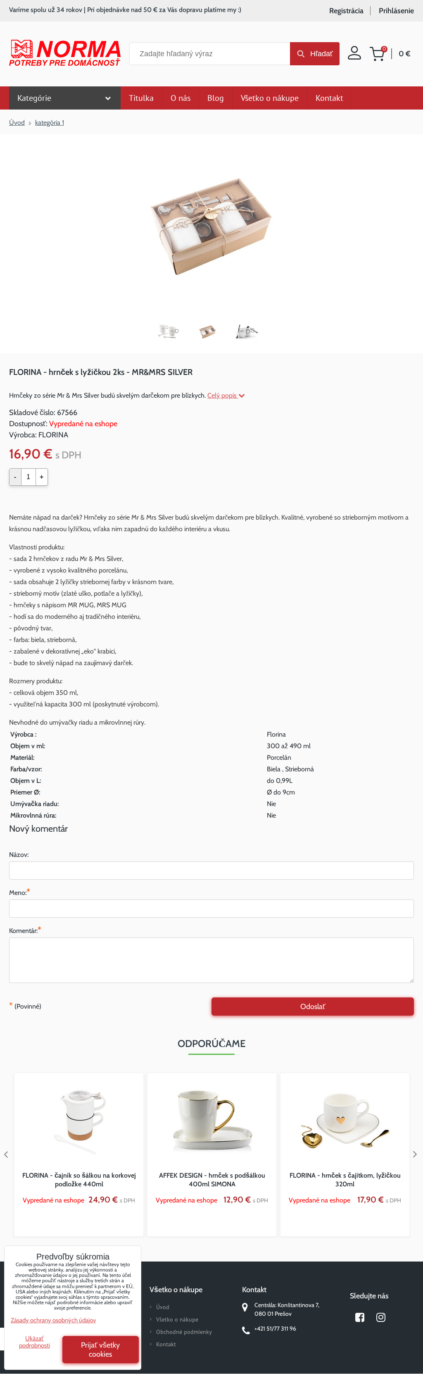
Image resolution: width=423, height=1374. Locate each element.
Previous (6, 1154)
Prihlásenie (396, 10)
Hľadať (321, 54)
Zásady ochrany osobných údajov (53, 1320)
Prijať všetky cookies (100, 1350)
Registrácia (346, 10)
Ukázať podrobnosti (34, 1342)
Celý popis (222, 395)
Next (417, 1154)
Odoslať (313, 1006)
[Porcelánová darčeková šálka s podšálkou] (172, 331)
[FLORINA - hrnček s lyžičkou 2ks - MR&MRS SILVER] (211, 226)
